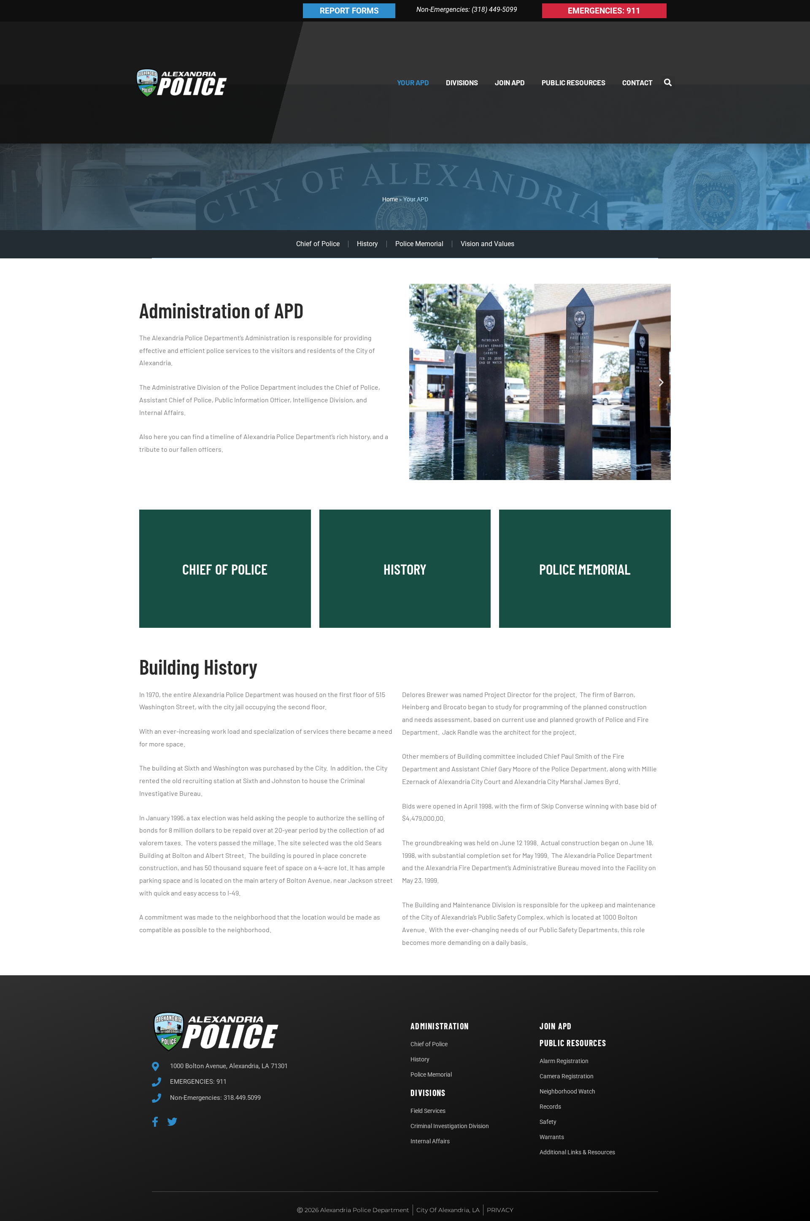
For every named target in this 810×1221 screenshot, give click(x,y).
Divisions (462, 82)
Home (390, 199)
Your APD (413, 82)
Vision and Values (487, 244)
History (367, 244)
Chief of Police (318, 244)
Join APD (510, 82)
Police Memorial (419, 244)
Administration (439, 1026)
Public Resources (573, 82)
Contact (637, 82)
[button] (668, 83)
